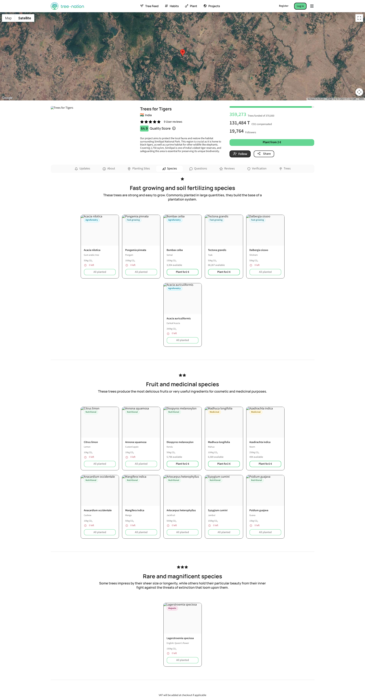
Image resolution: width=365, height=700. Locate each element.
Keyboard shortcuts (316, 99)
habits (174, 6)
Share (266, 154)
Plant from (272, 142)
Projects (214, 6)
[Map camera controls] (359, 92)
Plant (193, 6)
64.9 (144, 128)
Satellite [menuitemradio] (24, 18)
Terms (361, 99)
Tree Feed (151, 6)
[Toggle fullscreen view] (359, 18)
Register (283, 6)
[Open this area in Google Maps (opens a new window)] (7, 97)
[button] (182, 52)
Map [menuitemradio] (8, 18)
